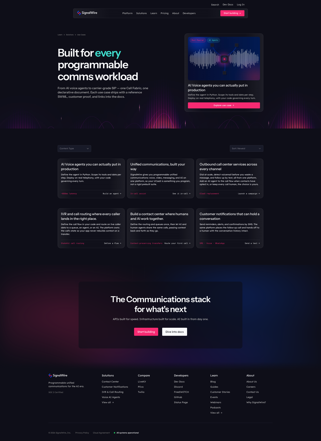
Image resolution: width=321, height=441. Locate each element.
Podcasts (215, 407)
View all (106, 402)
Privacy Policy (82, 432)
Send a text (251, 243)
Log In (240, 4)
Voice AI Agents (111, 397)
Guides (214, 386)
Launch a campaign (247, 193)
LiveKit (142, 381)
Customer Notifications (115, 386)
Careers (250, 386)
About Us (251, 381)
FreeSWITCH (181, 391)
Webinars (215, 402)
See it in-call (180, 193)
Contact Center (110, 381)
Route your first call (176, 243)
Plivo (141, 386)
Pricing (165, 13)
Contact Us (252, 391)
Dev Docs (228, 4)
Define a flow (111, 243)
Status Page (181, 402)
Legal (249, 397)
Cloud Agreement (101, 432)
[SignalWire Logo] (87, 13)
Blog (213, 381)
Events (214, 397)
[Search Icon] (215, 5)
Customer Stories (220, 391)
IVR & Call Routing (112, 391)
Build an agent (111, 193)
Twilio (141, 391)
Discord (178, 386)
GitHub (178, 397)
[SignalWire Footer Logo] (57, 376)
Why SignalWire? (256, 402)
